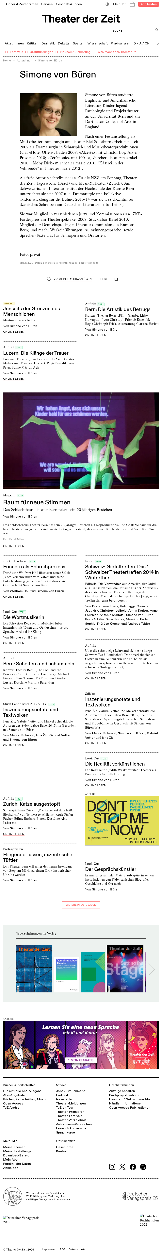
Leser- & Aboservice (71, 1128)
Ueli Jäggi (127, 606)
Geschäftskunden (121, 1085)
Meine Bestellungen (18, 1151)
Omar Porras (114, 619)
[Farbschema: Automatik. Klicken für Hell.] (107, 4)
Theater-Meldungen (71, 1103)
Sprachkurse (65, 1133)
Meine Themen (14, 1147)
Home (7, 60)
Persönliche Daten (17, 1164)
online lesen (13, 331)
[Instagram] (112, 1167)
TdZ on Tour (64, 1108)
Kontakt (62, 1151)
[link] (21, 4)
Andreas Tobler (139, 624)
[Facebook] (133, 1167)
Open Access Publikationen (129, 1108)
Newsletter (64, 1099)
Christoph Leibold (113, 611)
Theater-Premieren (70, 1112)
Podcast (62, 1095)
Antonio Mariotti (112, 615)
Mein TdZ (10, 1141)
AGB (63, 1249)
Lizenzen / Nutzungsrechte (129, 1099)
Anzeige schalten (122, 1091)
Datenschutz (77, 1249)
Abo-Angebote (14, 1095)
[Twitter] (122, 1167)
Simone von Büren (23, 326)
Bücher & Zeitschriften (19, 1085)
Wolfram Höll (19, 591)
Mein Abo (10, 1160)
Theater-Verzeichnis (71, 1120)
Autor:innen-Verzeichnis (74, 1124)
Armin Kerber (138, 611)
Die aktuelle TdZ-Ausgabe (22, 1091)
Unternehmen (65, 1141)
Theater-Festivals (69, 1116)
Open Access (13, 1103)
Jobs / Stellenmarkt (71, 1091)
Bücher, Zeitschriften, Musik (24, 1099)
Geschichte (64, 1147)
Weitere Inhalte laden (81, 905)
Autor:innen (24, 60)
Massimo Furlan (138, 619)
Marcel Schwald (104, 733)
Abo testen (148, 4)
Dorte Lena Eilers (105, 606)
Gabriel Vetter (60, 735)
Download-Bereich (17, 1155)
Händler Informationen (125, 1103)
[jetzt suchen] (157, 30)
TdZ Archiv (11, 1108)
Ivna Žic (108, 738)
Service (61, 1085)
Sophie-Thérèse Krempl (102, 624)
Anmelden (10, 1168)
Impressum (49, 1249)
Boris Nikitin (94, 619)
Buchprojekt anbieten (125, 1095)
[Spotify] (143, 1167)
